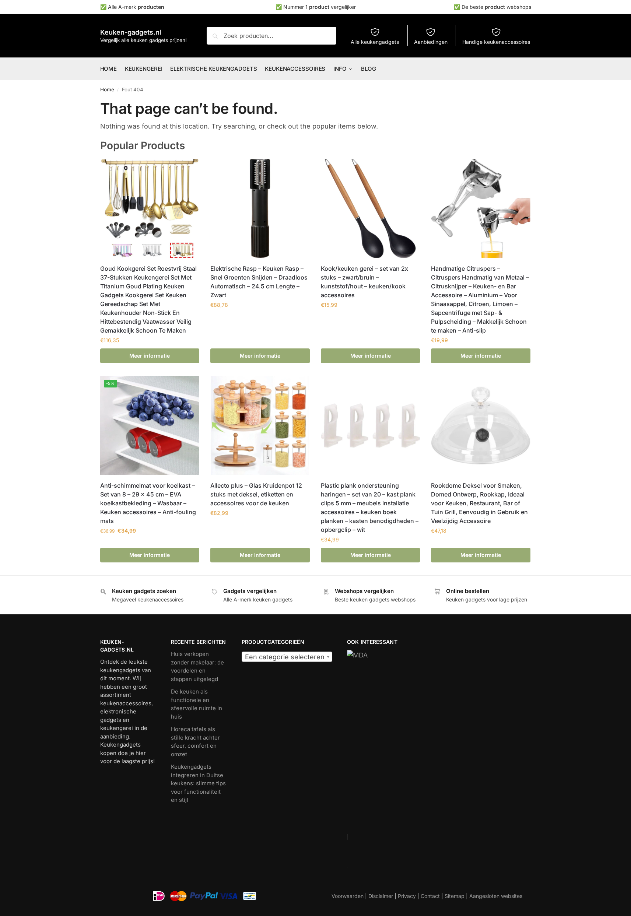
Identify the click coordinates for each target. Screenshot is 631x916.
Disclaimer (380, 896)
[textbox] (287, 657)
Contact (430, 896)
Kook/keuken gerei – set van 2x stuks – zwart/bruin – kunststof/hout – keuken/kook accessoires (364, 282)
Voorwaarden (348, 896)
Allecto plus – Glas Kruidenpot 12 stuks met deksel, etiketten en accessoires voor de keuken (256, 494)
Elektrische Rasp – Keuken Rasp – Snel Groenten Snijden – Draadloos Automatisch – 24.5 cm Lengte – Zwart (259, 282)
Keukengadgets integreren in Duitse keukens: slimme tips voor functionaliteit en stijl (198, 783)
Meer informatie (149, 355)
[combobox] (287, 657)
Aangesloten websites (495, 896)
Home (107, 89)
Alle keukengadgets (375, 42)
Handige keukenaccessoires (496, 42)
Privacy (407, 896)
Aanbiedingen (431, 42)
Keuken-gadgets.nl (130, 32)
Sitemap (455, 896)
